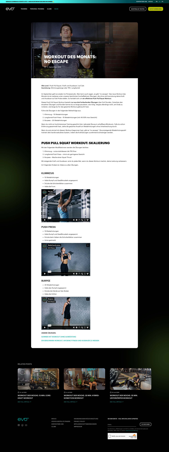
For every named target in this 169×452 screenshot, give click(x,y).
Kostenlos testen (137, 9)
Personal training (37, 9)
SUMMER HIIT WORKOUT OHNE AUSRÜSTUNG (58, 337)
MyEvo (150, 1)
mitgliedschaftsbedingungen (85, 424)
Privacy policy (79, 421)
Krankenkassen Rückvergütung (86, 419)
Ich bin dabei (145, 424)
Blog (56, 9)
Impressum (78, 426)
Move (46, 51)
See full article (23, 402)
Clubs (49, 9)
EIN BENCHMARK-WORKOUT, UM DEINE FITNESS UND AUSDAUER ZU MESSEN (70, 341)
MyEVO (53, 419)
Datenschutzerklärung (132, 430)
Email (110, 424)
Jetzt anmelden (155, 9)
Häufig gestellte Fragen (60, 421)
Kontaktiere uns (141, 1)
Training (24, 9)
